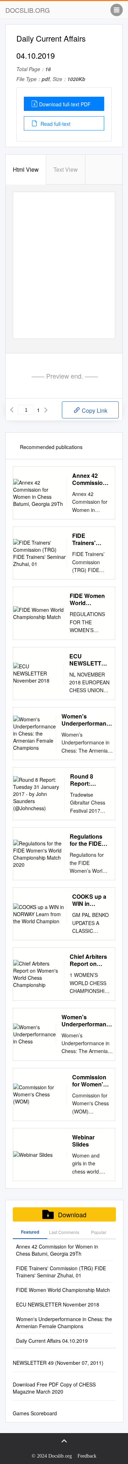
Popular (98, 1232)
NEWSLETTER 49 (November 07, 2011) (58, 1362)
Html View (26, 169)
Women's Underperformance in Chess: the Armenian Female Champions (87, 720)
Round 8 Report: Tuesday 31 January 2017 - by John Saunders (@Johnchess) (90, 780)
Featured (30, 1232)
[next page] (46, 410)
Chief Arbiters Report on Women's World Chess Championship (90, 960)
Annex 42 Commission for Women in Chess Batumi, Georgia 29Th (90, 479)
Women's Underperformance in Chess (87, 1021)
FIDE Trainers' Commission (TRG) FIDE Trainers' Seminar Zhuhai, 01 (89, 539)
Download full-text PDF (65, 104)
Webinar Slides (83, 1141)
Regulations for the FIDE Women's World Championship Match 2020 (90, 840)
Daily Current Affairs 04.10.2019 (52, 1340)
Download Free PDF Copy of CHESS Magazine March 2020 (54, 1388)
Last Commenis (64, 1232)
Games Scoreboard (35, 1413)
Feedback (87, 1456)
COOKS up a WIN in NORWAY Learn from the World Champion (89, 900)
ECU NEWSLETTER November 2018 (89, 660)
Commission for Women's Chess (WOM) (90, 1081)
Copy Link (93, 410)
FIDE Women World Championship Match (90, 599)
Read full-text (54, 123)
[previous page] (11, 410)
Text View (65, 169)
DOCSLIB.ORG (27, 10)
